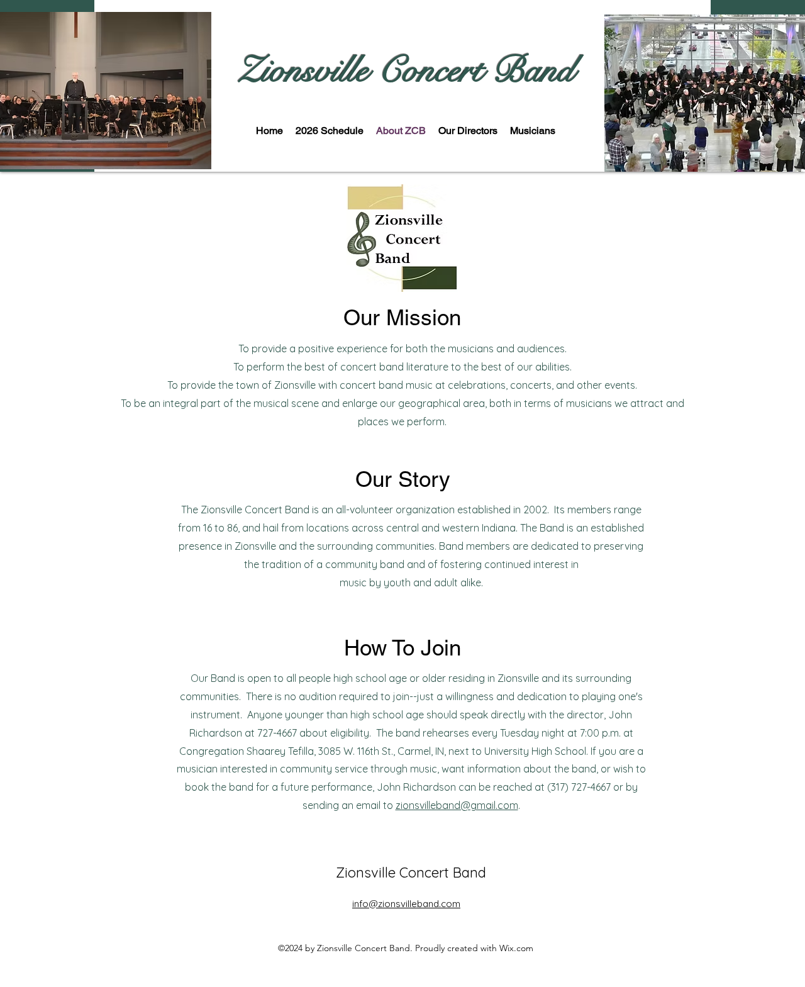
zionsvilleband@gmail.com (457, 805)
